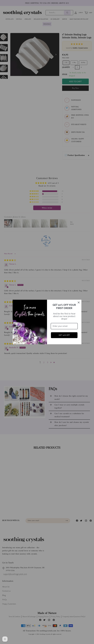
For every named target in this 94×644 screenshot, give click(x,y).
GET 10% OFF (64, 335)
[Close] (78, 302)
